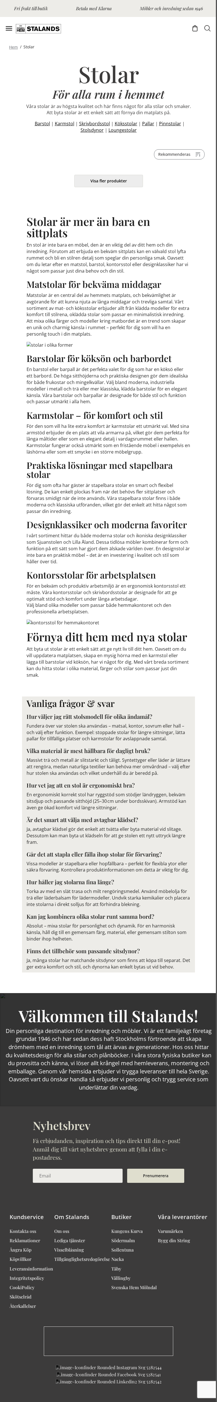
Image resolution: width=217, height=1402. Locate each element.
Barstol (42, 123)
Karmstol (64, 123)
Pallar (148, 123)
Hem (13, 46)
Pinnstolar (170, 123)
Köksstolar (126, 123)
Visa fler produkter (108, 181)
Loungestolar (122, 130)
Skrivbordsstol (94, 123)
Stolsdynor (92, 130)
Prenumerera (155, 1175)
